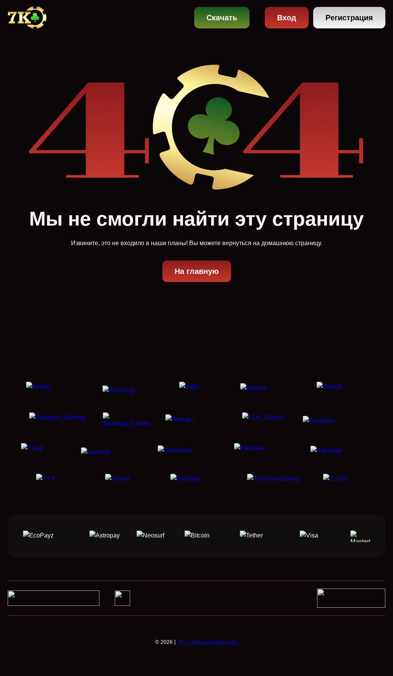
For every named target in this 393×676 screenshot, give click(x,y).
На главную (197, 271)
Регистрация (349, 17)
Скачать (221, 17)
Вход (286, 17)
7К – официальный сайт (207, 642)
